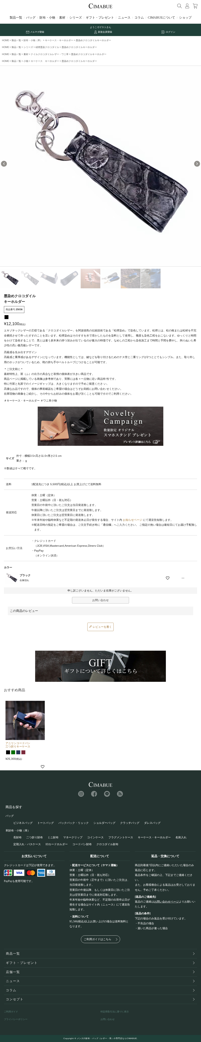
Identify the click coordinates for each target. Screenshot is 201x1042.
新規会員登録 (105, 32)
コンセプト (15, 999)
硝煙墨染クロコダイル (47, 47)
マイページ (187, 6)
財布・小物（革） (33, 40)
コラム (139, 17)
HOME (5, 40)
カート (195, 6)
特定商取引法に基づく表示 (114, 1011)
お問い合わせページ (166, 901)
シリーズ (75, 17)
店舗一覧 (13, 972)
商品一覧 (13, 953)
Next (197, 164)
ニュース (124, 17)
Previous (4, 164)
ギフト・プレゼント (100, 17)
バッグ (31, 17)
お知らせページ (132, 519)
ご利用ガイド (11, 1011)
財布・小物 (47, 17)
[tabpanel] (100, 166)
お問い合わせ (107, 1019)
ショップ (185, 17)
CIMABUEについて (161, 17)
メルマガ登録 (37, 32)
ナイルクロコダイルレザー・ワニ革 (50, 54)
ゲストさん (105, 27)
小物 (26, 61)
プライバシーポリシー (15, 1019)
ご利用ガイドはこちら (97, 939)
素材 (62, 17)
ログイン (170, 32)
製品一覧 (16, 17)
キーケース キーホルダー (45, 61)
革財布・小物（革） (17, 830)
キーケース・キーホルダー (59, 40)
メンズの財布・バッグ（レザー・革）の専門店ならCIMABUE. (107, 1038)
